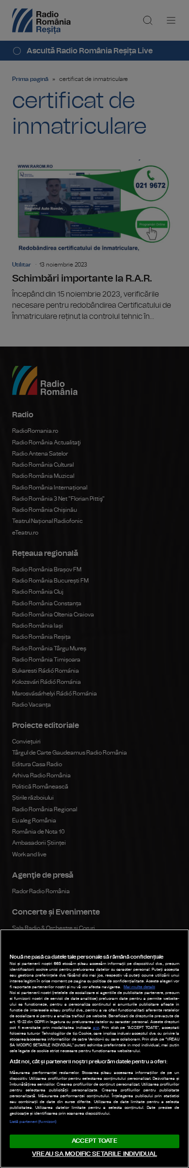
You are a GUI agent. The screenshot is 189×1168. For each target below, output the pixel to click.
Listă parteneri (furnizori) (33, 1122)
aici (96, 1028)
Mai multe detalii (139, 987)
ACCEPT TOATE (94, 1141)
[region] (94, 1048)
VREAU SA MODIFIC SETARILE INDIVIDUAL (94, 1154)
